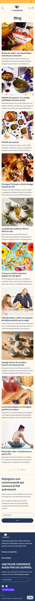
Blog (17, 18)
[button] (29, 8)
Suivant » (23, 470)
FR (2, 595)
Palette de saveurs (10, 142)
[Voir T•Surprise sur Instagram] (3, 586)
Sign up (17, 520)
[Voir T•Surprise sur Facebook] (6, 586)
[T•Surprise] (17, 8)
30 (18, 470)
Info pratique (6, 558)
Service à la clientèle (9, 552)
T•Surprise (8, 598)
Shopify (20, 598)
